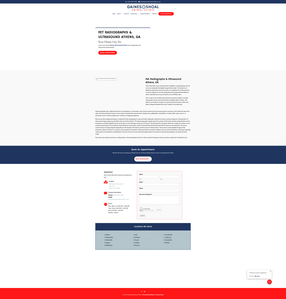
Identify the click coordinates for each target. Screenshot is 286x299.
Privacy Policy (159, 295)
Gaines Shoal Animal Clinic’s (119, 45)
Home (113, 13)
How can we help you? (146, 194)
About (119, 13)
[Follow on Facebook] (141, 291)
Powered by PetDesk (148, 295)
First (140, 179)
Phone (141, 188)
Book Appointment (166, 13)
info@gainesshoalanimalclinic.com (118, 199)
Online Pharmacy (145, 13)
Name (141, 174)
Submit (142, 215)
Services (126, 13)
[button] (269, 282)
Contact (154, 13)
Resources (134, 13)
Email (141, 182)
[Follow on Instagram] (144, 291)
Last (161, 179)
